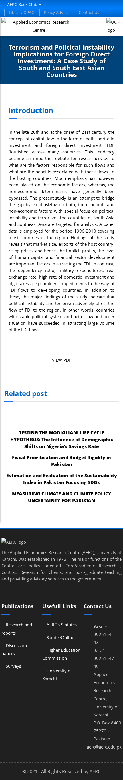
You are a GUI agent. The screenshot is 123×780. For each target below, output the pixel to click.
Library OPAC (21, 12)
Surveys (13, 666)
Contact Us (89, 12)
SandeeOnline (60, 637)
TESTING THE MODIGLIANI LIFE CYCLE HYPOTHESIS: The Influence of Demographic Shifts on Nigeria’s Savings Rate (61, 440)
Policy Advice (56, 12)
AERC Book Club (23, 4)
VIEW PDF (61, 360)
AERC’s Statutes (62, 624)
